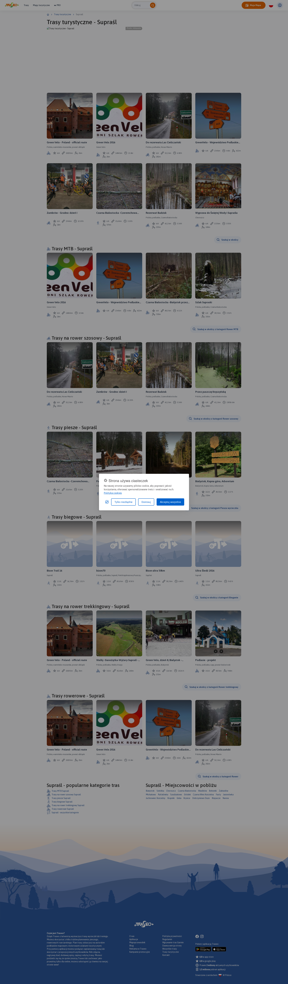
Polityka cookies (113, 493)
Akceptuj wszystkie (170, 502)
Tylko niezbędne (123, 502)
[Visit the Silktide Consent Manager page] (107, 502)
